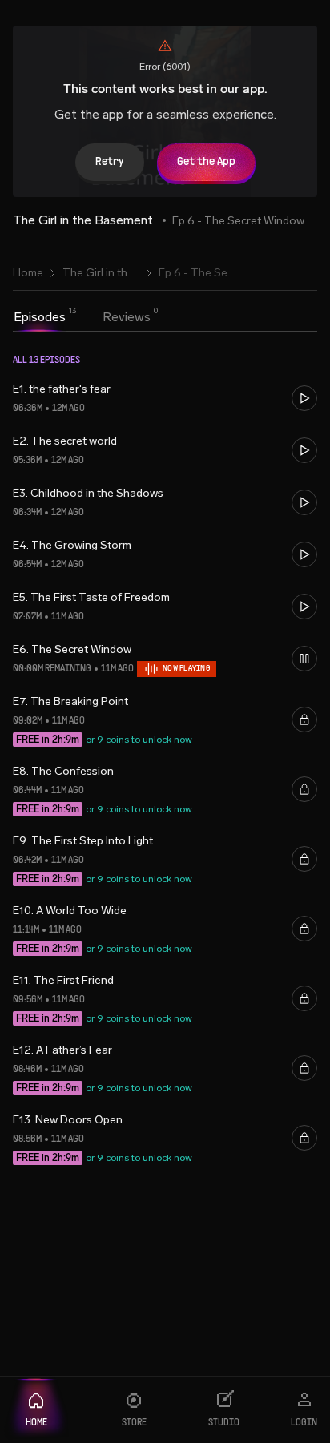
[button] (165, 398)
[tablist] (82, 319)
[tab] (39, 317)
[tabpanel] (165, 769)
